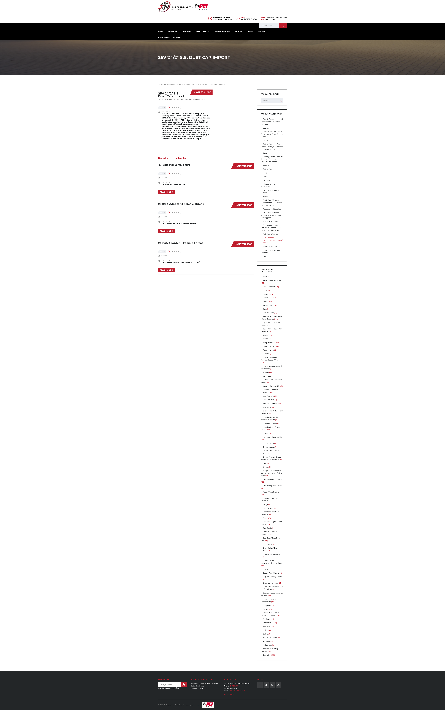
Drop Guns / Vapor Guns (272, 554)
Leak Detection (268, 400)
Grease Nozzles (269, 447)
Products (186, 31)
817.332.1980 (203, 92)
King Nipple (267, 407)
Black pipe (266, 655)
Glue (264, 463)
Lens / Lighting (268, 396)
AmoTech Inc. (197, 705)
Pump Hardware (269, 342)
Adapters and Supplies (272, 209)
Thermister (267, 294)
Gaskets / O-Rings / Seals (272, 479)
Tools (265, 173)
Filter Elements (268, 508)
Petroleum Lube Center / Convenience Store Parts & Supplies (272, 134)
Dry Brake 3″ (267, 544)
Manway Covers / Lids (271, 386)
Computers (267, 605)
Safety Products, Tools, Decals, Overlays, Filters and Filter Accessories (272, 146)
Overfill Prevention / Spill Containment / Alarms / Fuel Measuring (272, 121)
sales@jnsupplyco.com (277, 17)
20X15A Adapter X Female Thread (181, 243)
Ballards (266, 630)
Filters (265, 518)
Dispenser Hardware (270, 583)
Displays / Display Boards (272, 577)
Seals (265, 153)
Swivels (265, 301)
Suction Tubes (268, 305)
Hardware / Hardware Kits (272, 437)
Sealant (265, 335)
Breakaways (267, 619)
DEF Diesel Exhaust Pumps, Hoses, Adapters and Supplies (271, 215)
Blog (250, 31)
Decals (265, 177)
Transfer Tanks (268, 298)
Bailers (265, 634)
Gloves (265, 467)
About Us (172, 31)
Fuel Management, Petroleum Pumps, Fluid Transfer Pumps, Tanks (271, 227)
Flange (265, 504)
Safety (265, 339)
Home (160, 31)
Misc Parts (267, 376)
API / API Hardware (270, 637)
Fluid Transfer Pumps (271, 247)
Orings (265, 140)
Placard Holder (268, 350)
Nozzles (266, 372)
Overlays (266, 180)
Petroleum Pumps (270, 234)
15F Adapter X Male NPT (174, 164)
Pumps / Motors (269, 346)
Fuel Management (270, 221)
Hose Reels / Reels (270, 423)
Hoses (265, 196)
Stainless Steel (268, 313)
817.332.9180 (270, 19)
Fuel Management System (273, 486)
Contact (239, 31)
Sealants (266, 165)
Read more (165, 192)
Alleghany (266, 641)
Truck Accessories (269, 287)
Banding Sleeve (268, 623)
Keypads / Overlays (270, 403)
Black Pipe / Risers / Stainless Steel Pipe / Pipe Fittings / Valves (271, 202)
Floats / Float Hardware (272, 492)
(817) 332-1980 (248, 19)
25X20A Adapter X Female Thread (181, 204)
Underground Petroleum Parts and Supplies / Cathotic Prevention (272, 159)
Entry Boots (267, 528)
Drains (265, 569)
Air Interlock (267, 645)
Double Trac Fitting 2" (271, 573)
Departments (202, 31)
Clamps (265, 609)
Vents (265, 277)
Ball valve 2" (267, 626)
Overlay (266, 354)
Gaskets (266, 128)
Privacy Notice (229, 694)
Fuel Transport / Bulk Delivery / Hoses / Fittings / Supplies (184, 85)
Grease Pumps (268, 443)
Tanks (265, 256)
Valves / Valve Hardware (272, 280)
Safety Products (269, 169)
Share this (175, 108)
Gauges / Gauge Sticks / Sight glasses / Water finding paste (271, 473)
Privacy (261, 31)
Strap (265, 309)
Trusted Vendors (221, 31)
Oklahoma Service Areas (169, 37)
